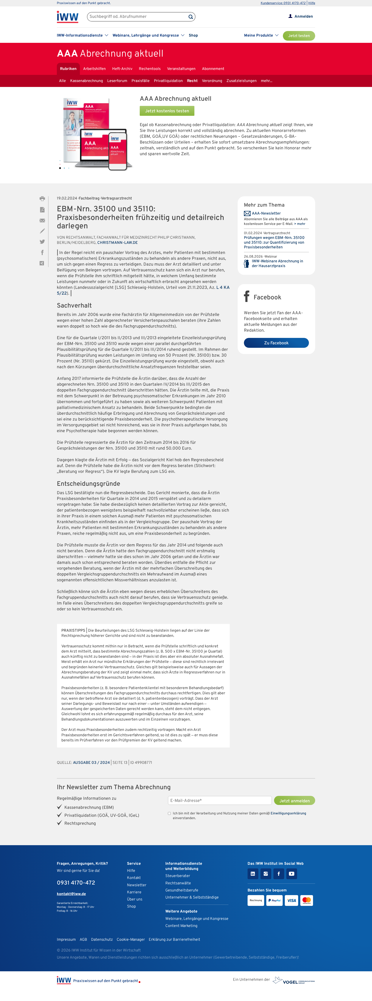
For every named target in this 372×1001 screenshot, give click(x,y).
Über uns (134, 899)
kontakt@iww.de (71, 894)
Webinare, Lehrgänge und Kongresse (196, 918)
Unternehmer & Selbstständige (192, 897)
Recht (192, 81)
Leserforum (117, 81)
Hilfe (311, 3)
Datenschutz (102, 939)
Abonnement (213, 69)
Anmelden (303, 16)
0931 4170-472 (76, 883)
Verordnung (212, 81)
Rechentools (150, 69)
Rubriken (68, 69)
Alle (62, 81)
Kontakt (134, 878)
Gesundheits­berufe (181, 890)
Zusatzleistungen (241, 81)
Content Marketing (181, 926)
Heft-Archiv (122, 69)
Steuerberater (177, 876)
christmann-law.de (117, 242)
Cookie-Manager (131, 939)
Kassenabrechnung (86, 81)
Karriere (134, 892)
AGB (83, 939)
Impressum (66, 939)
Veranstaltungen (181, 69)
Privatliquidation (168, 81)
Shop (193, 35)
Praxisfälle (141, 81)
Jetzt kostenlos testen (167, 111)
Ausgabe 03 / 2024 (91, 762)
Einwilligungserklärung (288, 813)
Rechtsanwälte (178, 883)
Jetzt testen (299, 36)
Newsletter (136, 885)
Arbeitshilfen (94, 69)
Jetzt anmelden (294, 801)
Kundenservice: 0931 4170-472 (283, 3)
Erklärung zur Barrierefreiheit (174, 939)
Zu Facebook (276, 343)
